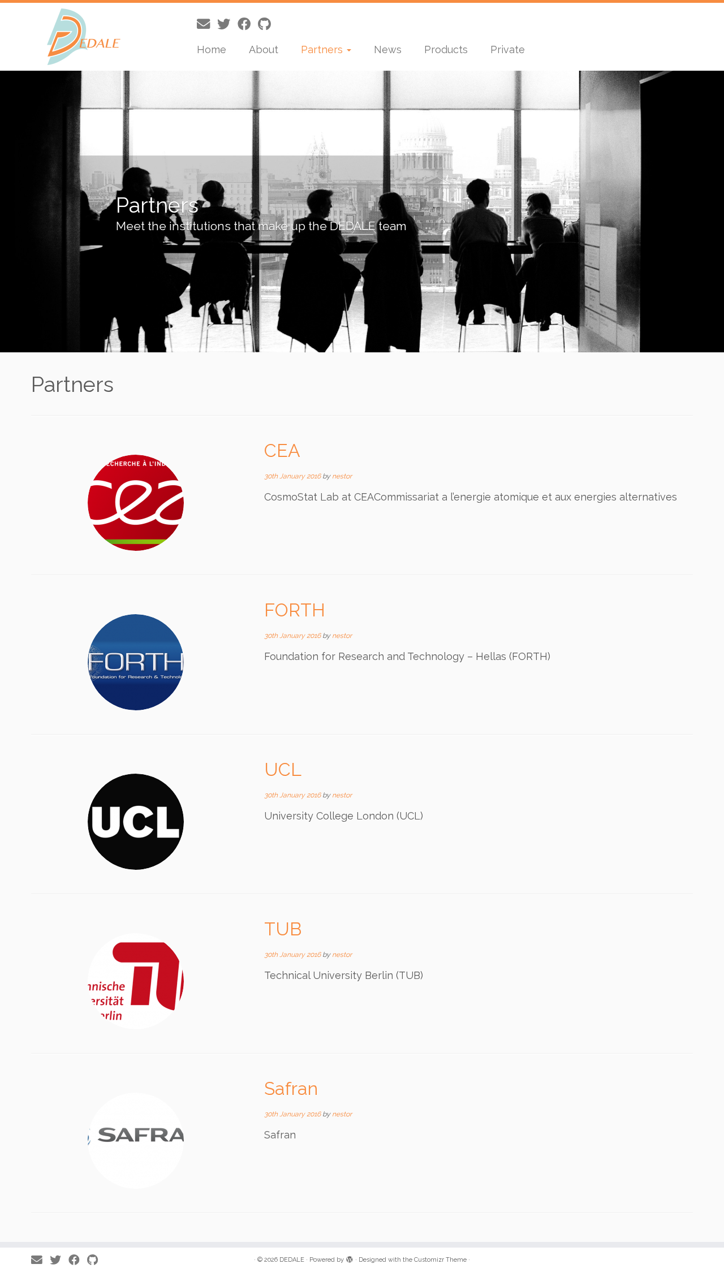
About (263, 49)
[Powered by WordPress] (350, 1258)
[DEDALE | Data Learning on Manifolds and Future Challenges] (83, 36)
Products (446, 49)
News (388, 49)
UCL (282, 769)
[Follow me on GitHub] (268, 24)
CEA (282, 450)
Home (211, 49)
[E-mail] (207, 24)
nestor (342, 476)
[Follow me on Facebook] (248, 24)
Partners (323, 49)
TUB (282, 928)
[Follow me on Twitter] (227, 24)
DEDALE (291, 1259)
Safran (291, 1088)
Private (507, 49)
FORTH (294, 609)
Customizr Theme (440, 1259)
